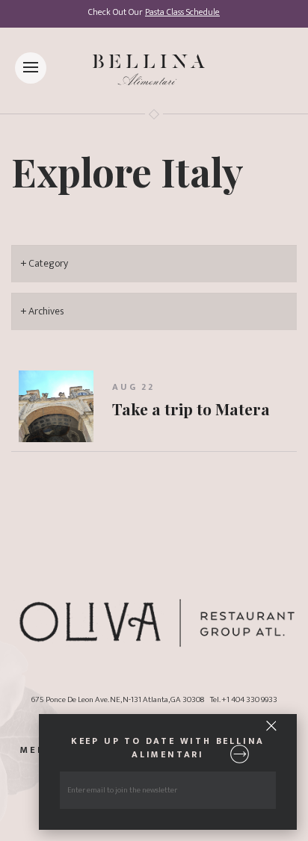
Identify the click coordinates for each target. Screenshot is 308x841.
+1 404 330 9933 (249, 699)
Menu (37, 751)
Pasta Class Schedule (182, 12)
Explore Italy (127, 171)
